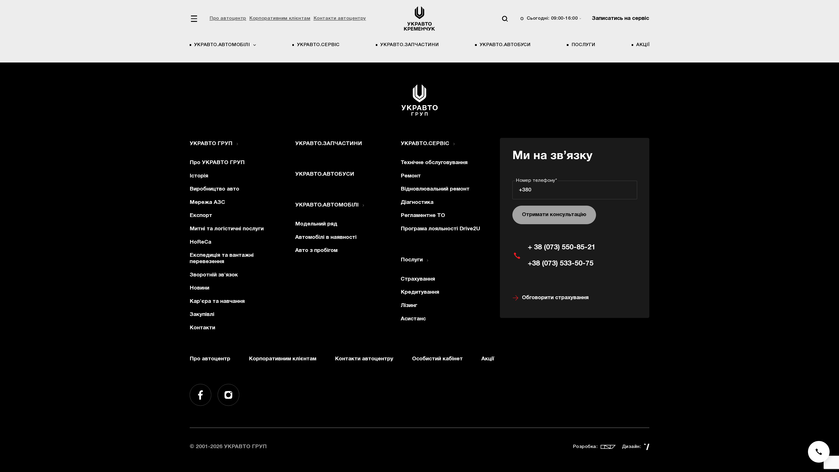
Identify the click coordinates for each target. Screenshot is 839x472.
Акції (642, 45)
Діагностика (417, 202)
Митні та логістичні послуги (227, 228)
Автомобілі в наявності (326, 237)
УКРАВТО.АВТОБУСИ (505, 45)
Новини (199, 288)
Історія (199, 176)
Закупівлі (202, 314)
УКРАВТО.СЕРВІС (318, 45)
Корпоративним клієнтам (279, 18)
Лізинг (409, 305)
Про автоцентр (228, 18)
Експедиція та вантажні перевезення (222, 258)
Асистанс (413, 318)
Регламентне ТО (423, 215)
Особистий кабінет (437, 358)
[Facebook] (200, 395)
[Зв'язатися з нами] (819, 452)
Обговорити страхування (555, 297)
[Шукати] (505, 18)
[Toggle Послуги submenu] (427, 260)
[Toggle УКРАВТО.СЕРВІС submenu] (454, 144)
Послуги (583, 45)
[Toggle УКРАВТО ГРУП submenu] (237, 144)
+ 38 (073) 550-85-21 (561, 247)
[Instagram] (228, 395)
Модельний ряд (316, 224)
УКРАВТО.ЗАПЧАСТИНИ (409, 45)
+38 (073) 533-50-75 (560, 263)
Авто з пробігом (316, 250)
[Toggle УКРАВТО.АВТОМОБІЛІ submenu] (363, 205)
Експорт (201, 215)
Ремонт (411, 176)
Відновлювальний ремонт (435, 189)
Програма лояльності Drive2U (440, 228)
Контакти (202, 327)
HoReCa (200, 242)
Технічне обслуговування (434, 162)
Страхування (418, 279)
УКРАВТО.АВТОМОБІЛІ (327, 205)
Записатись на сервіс (620, 18)
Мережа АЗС (207, 202)
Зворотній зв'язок (214, 275)
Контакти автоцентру (340, 18)
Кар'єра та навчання (217, 301)
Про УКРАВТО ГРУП (217, 162)
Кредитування (420, 292)
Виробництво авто (214, 189)
